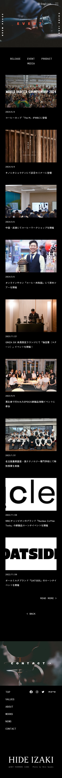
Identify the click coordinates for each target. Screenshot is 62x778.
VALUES (9, 699)
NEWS (8, 721)
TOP (7, 692)
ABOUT (9, 706)
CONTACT (10, 728)
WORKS (9, 714)
